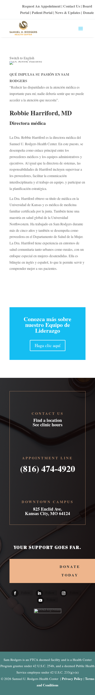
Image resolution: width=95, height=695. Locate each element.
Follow (25, 593)
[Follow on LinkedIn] (39, 593)
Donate (88, 12)
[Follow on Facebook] (15, 593)
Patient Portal (42, 12)
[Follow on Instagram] (63, 593)
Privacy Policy (72, 678)
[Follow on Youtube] (40, 600)
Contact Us (71, 6)
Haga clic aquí (48, 345)
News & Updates (67, 12)
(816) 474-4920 (47, 467)
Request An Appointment (41, 6)
